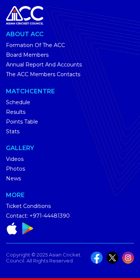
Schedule (18, 102)
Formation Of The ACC (35, 45)
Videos (15, 159)
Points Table (22, 121)
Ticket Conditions (28, 206)
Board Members (27, 55)
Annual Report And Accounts (44, 64)
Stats (12, 131)
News (13, 178)
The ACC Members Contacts (43, 74)
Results (15, 112)
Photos (15, 168)
